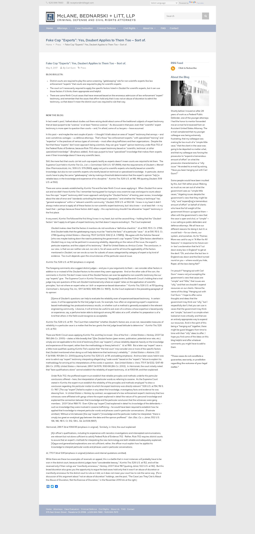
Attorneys (62, 28)
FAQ (163, 28)
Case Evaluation (84, 28)
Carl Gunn (71, 68)
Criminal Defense (106, 28)
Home (49, 28)
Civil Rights (129, 28)
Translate (200, 3)
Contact (174, 28)
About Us (148, 28)
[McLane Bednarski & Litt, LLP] (91, 17)
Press (58, 45)
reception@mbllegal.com (82, 3)
